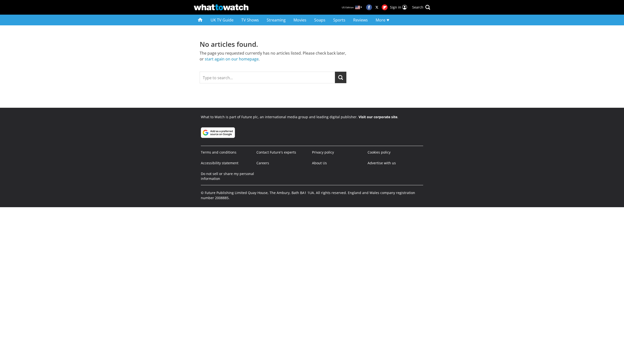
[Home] (200, 20)
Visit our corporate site (378, 117)
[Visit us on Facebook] (369, 7)
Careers (262, 163)
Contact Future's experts (276, 152)
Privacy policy (323, 152)
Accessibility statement (219, 163)
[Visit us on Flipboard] (385, 7)
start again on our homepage (232, 59)
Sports (339, 20)
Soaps (319, 20)
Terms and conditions (218, 152)
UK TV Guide (222, 20)
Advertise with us (382, 163)
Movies (299, 20)
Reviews (360, 20)
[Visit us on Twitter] (377, 7)
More (381, 20)
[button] (421, 7)
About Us (319, 163)
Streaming (276, 20)
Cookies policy (379, 152)
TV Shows (250, 20)
